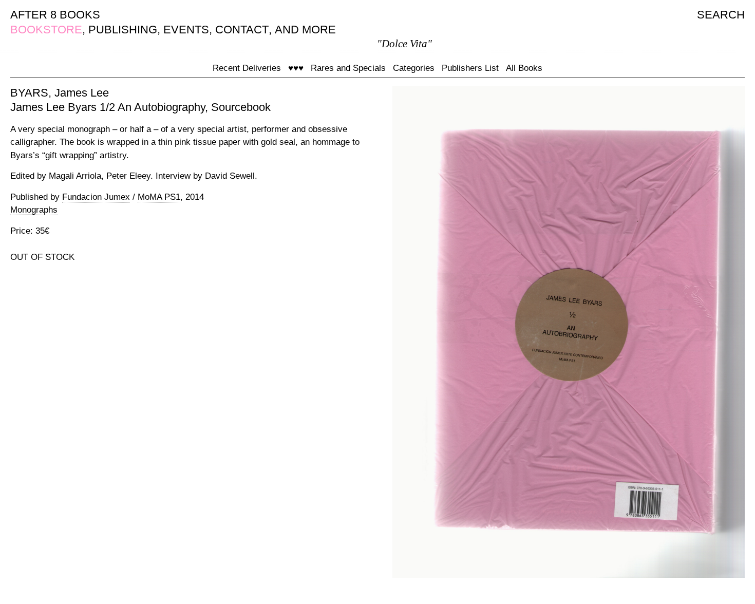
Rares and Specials (348, 68)
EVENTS (186, 29)
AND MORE (305, 29)
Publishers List (470, 68)
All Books (524, 68)
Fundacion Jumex (96, 197)
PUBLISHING (122, 29)
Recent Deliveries (247, 68)
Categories (414, 68)
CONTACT (242, 29)
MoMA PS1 (159, 197)
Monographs (34, 210)
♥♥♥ (296, 68)
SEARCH (721, 14)
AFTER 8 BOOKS (55, 14)
